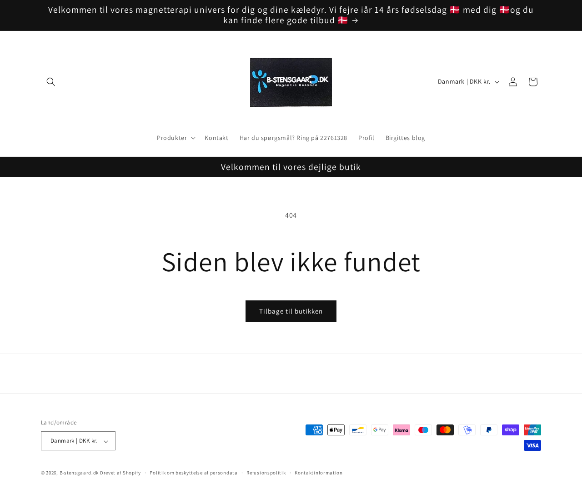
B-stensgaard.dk (79, 473)
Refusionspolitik (266, 472)
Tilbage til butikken (291, 311)
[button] (51, 82)
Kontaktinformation (319, 472)
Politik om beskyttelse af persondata (193, 472)
